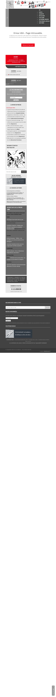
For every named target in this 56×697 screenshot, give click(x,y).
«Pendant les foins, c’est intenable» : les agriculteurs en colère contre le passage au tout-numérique (16, 198)
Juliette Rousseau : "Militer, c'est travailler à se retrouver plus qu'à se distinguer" (15, 240)
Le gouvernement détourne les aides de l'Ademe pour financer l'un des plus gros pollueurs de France (16, 111)
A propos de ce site (33, 339)
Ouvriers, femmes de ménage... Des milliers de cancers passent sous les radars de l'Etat (16, 122)
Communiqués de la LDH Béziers (13, 191)
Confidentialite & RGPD (43, 339)
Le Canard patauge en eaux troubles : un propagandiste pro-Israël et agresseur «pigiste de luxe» (15, 193)
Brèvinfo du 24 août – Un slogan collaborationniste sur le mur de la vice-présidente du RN (16, 61)
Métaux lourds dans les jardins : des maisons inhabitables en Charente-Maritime (16, 202)
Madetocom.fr (47, 351)
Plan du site (28, 341)
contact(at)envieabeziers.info (21, 339)
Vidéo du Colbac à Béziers (12, 196)
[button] (8, 74)
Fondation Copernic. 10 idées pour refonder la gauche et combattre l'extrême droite (15, 227)
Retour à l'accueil (28, 45)
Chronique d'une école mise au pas (15, 219)
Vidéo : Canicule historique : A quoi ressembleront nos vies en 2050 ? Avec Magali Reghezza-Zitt (15, 127)
